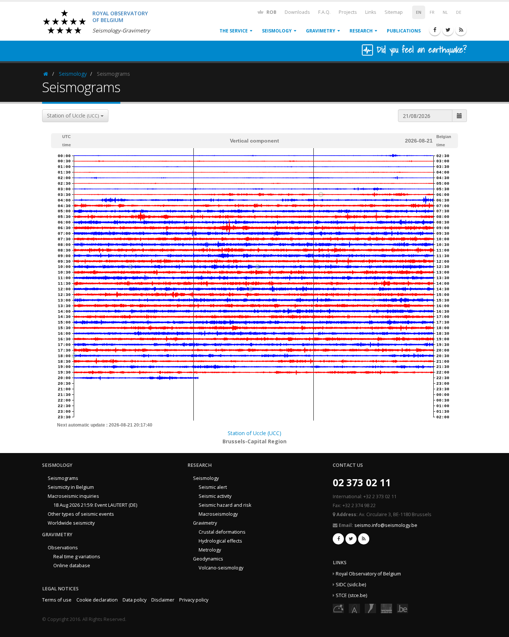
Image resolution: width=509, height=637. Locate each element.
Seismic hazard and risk (225, 505)
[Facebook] (434, 29)
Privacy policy (193, 600)
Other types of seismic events (81, 514)
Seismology (277, 31)
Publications (404, 31)
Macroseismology (218, 514)
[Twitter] (447, 29)
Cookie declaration (97, 600)
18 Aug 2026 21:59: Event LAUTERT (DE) (95, 505)
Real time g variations (76, 556)
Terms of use (57, 600)
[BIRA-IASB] (354, 608)
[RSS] (461, 29)
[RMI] (370, 608)
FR (432, 12)
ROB (270, 12)
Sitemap (394, 12)
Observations (63, 547)
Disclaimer (162, 600)
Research (361, 31)
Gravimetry (320, 31)
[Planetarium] (338, 608)
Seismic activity (215, 496)
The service (233, 31)
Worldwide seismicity (71, 523)
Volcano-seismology (221, 568)
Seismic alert (213, 487)
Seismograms (63, 478)
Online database (71, 565)
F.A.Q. (324, 12)
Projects (348, 12)
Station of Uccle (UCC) (254, 433)
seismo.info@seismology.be (385, 525)
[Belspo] (386, 608)
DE (458, 12)
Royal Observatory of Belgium (368, 574)
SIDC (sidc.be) (351, 584)
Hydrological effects (220, 541)
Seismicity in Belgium (71, 487)
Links (370, 12)
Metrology (210, 550)
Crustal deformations (222, 532)
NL (445, 12)
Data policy (134, 600)
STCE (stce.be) (351, 595)
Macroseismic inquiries (73, 496)
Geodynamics (208, 559)
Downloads (297, 12)
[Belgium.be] (402, 608)
